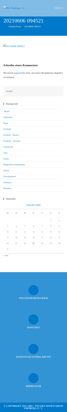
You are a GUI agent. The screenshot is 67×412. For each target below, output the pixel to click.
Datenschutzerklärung (33, 357)
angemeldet (19, 73)
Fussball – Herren (11, 135)
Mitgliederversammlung (14, 164)
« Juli (5, 255)
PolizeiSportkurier (33, 298)
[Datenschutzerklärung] (33, 349)
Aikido (6, 111)
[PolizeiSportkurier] (33, 290)
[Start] (4, 26)
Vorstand (7, 182)
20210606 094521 (32, 26)
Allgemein (8, 117)
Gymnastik (8, 147)
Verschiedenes (9, 176)
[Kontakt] (33, 319)
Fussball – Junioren (11, 141)
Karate (6, 158)
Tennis (6, 170)
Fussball (7, 129)
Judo (5, 153)
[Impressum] (33, 378)
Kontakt (33, 327)
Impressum (33, 386)
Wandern (7, 188)
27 (33, 243)
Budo (5, 123)
